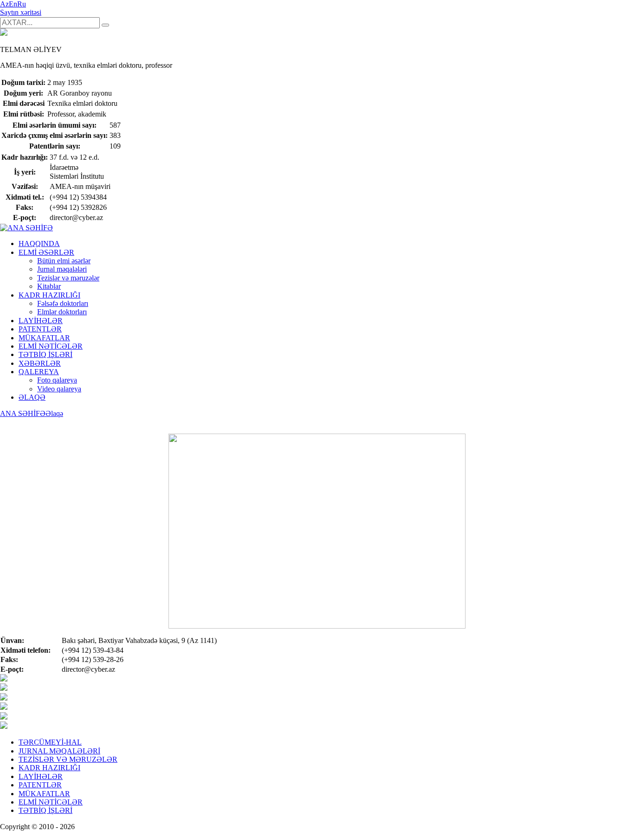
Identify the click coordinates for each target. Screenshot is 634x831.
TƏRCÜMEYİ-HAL (50, 742)
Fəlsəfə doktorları (62, 303)
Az (4, 4)
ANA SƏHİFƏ (22, 413)
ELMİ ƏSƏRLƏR (46, 252)
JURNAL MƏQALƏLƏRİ (59, 751)
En (13, 4)
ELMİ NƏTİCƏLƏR (51, 346)
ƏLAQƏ (32, 397)
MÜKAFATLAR (44, 338)
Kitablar (49, 286)
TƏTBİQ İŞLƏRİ (45, 354)
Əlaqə (54, 413)
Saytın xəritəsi (20, 12)
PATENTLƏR (40, 329)
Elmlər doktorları (62, 312)
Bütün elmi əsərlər (64, 261)
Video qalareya (59, 389)
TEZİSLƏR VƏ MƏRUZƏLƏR (68, 759)
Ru (21, 4)
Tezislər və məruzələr (68, 278)
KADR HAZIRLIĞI (49, 295)
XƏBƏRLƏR (40, 363)
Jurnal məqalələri (62, 269)
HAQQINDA (39, 243)
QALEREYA (39, 372)
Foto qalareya (57, 380)
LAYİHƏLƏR (41, 321)
